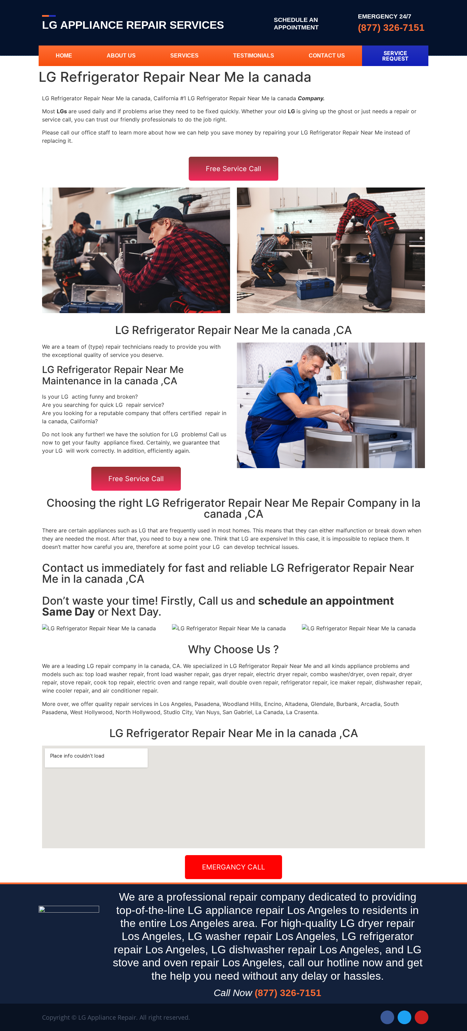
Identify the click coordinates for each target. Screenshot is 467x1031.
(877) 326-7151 (391, 27)
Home (64, 56)
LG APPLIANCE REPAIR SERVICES (133, 25)
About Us (121, 56)
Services (184, 56)
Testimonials (253, 56)
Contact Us (327, 56)
